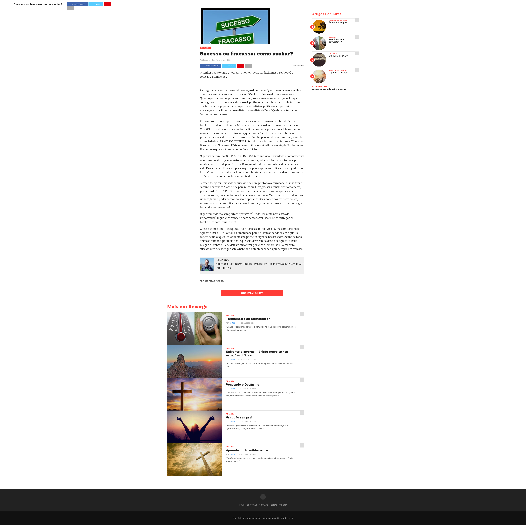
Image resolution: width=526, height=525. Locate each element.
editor (232, 323)
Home (242, 505)
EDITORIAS (252, 505)
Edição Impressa (279, 505)
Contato (263, 505)
